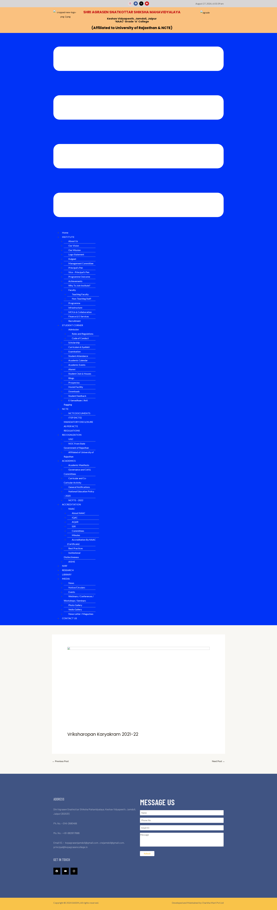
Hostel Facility (75, 387)
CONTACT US (69, 618)
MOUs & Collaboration (80, 312)
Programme (74, 303)
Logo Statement (76, 254)
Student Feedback (77, 395)
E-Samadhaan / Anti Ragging (76, 402)
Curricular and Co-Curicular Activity (75, 480)
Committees (78, 530)
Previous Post (60, 761)
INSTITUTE (68, 237)
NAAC (71, 508)
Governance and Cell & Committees (77, 471)
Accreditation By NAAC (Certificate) (81, 541)
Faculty (72, 290)
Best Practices (75, 548)
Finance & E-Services (78, 316)
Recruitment (74, 320)
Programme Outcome (79, 276)
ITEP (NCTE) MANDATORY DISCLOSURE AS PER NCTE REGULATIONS (78, 424)
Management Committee (80, 263)
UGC (70, 439)
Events (71, 592)
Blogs (71, 378)
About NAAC (78, 513)
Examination (74, 351)
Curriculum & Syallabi (79, 347)
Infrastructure (75, 307)
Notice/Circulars (76, 587)
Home (65, 232)
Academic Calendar (78, 360)
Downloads (74, 391)
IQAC (75, 517)
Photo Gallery (75, 605)
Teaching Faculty (80, 294)
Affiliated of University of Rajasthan (79, 454)
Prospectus (74, 382)
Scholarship (74, 342)
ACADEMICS (69, 460)
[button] (138, 132)
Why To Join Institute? (79, 285)
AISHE (71, 561)
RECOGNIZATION (72, 434)
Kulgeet (72, 258)
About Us (73, 241)
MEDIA (66, 578)
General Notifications (79, 487)
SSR (74, 526)
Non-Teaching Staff (81, 298)
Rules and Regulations (82, 333)
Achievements (75, 281)
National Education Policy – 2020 (79, 493)
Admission (73, 329)
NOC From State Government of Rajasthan (76, 445)
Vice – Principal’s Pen (78, 272)
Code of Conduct (80, 338)
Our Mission (74, 250)
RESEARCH (68, 570)
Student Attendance (78, 356)
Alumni (71, 369)
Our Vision (73, 245)
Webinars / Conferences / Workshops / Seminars (79, 598)
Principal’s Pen (75, 267)
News (71, 583)
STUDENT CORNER (72, 325)
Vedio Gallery (75, 609)
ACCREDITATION (71, 504)
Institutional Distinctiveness (72, 554)
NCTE (65, 408)
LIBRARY (66, 574)
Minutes (76, 535)
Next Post (218, 761)
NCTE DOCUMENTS (79, 413)
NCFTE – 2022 (75, 500)
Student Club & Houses (79, 373)
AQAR (75, 521)
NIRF (64, 565)
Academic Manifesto (78, 465)
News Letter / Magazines (80, 613)
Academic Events (76, 364)
